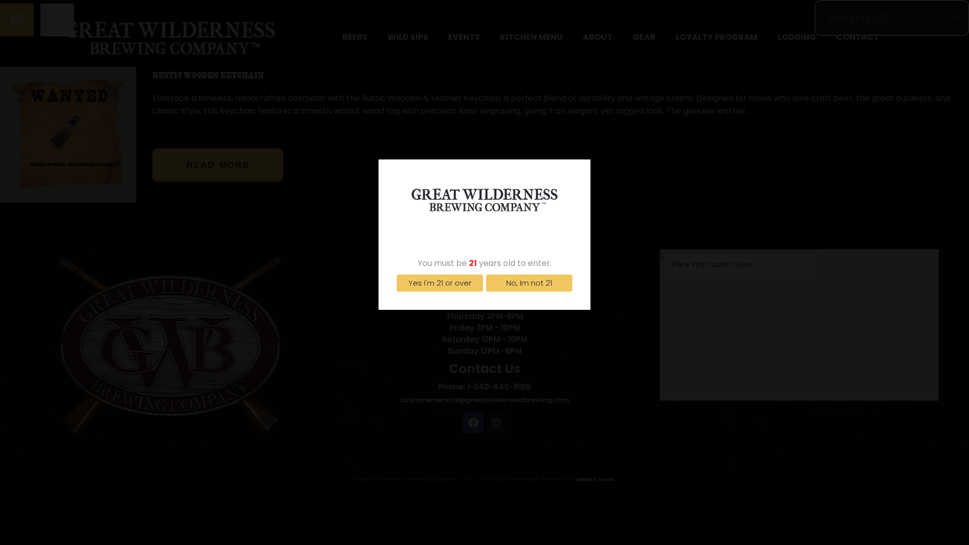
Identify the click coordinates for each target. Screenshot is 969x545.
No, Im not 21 (529, 283)
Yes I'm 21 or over (439, 283)
